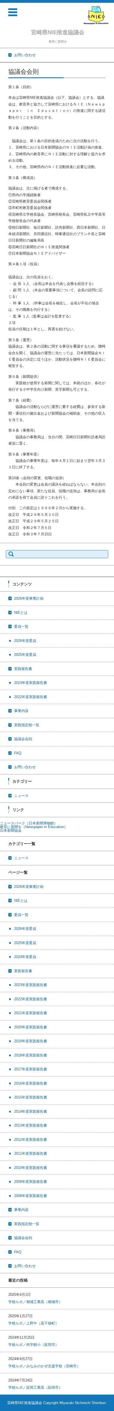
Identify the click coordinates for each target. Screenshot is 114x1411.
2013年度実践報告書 (30, 1125)
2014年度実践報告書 (30, 1111)
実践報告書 (23, 669)
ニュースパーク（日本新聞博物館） (29, 823)
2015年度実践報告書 (30, 1097)
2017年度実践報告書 (30, 1069)
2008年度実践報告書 (30, 1196)
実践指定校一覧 (26, 725)
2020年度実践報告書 (30, 1027)
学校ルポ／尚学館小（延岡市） (33, 1345)
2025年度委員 (25, 654)
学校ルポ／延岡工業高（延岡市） (35, 1387)
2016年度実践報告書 (30, 1083)
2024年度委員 (25, 957)
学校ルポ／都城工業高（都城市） (35, 1302)
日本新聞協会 (11, 830)
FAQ (17, 753)
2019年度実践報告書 (30, 1041)
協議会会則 (23, 739)
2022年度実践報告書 (30, 697)
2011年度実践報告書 (30, 1153)
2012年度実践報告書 (30, 1139)
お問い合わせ (25, 767)
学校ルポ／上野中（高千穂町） (33, 1323)
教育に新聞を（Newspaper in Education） (34, 827)
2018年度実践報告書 (30, 1055)
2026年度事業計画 (28, 598)
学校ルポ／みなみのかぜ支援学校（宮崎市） (44, 1366)
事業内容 (21, 711)
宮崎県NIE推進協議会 (57, 32)
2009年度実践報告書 (30, 1181)
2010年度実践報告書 (30, 1168)
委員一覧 (21, 626)
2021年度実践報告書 (30, 1013)
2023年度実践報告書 (30, 683)
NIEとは (20, 612)
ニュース (21, 796)
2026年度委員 (25, 641)
